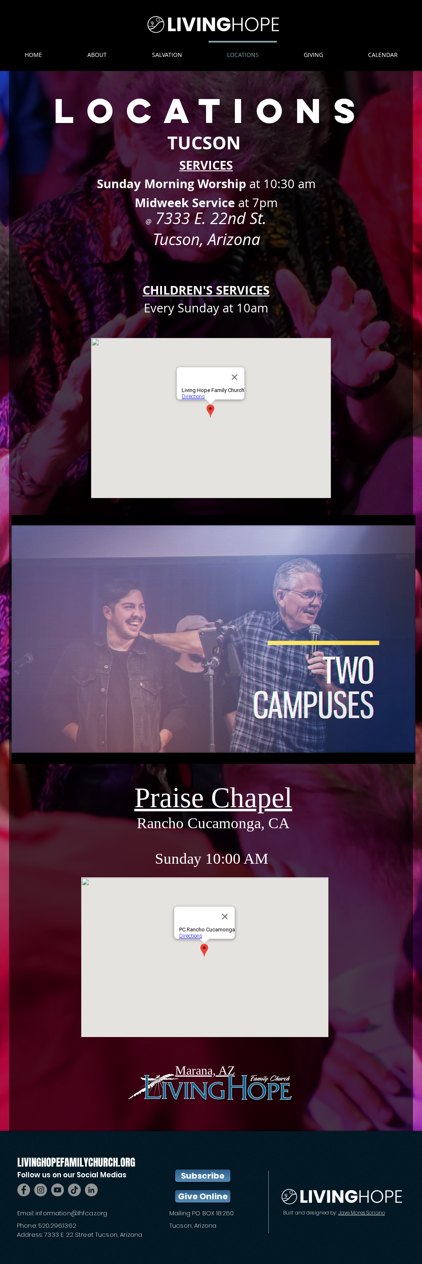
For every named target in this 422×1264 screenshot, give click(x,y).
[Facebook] (23, 1190)
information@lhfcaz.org (71, 1213)
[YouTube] (57, 1190)
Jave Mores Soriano (361, 1212)
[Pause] (22, 752)
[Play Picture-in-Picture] (390, 752)
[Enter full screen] (404, 752)
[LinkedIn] (91, 1190)
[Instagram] (40, 1190)
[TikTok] (74, 1190)
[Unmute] (36, 752)
